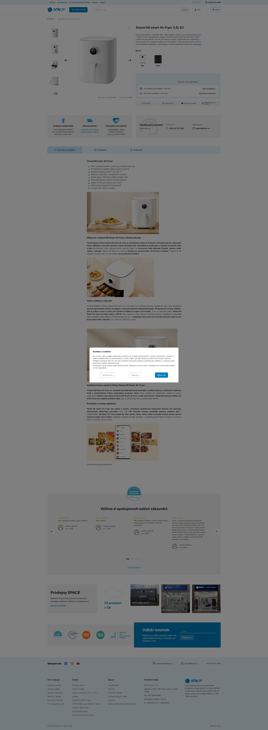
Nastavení (134, 375)
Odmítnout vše (107, 375)
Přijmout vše (161, 375)
